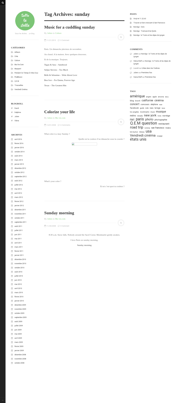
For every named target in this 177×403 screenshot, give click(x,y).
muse (152, 112)
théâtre (168, 128)
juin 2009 (18, 330)
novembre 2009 (20, 309)
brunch (137, 101)
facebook (134, 108)
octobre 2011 (19, 218)
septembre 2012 (21, 177)
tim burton (134, 132)
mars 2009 (19, 342)
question (149, 123)
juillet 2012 (19, 185)
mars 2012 (19, 197)
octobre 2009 (19, 313)
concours (145, 104)
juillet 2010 (19, 276)
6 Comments (65, 125)
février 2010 (19, 297)
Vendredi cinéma (21, 89)
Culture (17, 60)
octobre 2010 (19, 268)
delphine (154, 104)
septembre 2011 (21, 222)
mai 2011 (18, 239)
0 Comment (64, 40)
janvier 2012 (19, 206)
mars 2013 (19, 160)
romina (147, 128)
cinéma (159, 100)
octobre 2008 (19, 363)
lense (163, 108)
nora (159, 116)
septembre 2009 (21, 317)
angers (148, 97)
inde (147, 108)
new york (150, 115)
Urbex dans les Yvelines (151, 68)
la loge (157, 108)
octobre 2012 (19, 172)
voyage (159, 136)
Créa (16, 56)
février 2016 (19, 143)
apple (155, 97)
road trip (136, 127)
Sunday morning (59, 213)
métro (133, 115)
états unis (138, 139)
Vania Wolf (137, 77)
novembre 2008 (20, 359)
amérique (137, 96)
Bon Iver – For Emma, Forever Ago (59, 80)
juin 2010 (18, 280)
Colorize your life (59, 111)
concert (134, 104)
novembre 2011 (20, 214)
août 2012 (18, 181)
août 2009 (18, 322)
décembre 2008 (20, 355)
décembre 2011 (20, 210)
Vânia (17, 121)
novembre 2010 (20, 264)
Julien (17, 116)
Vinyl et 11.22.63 (139, 19)
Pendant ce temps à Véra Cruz (26, 73)
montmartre (144, 112)
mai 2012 (18, 189)
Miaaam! (18, 69)
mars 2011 (19, 247)
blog (132, 101)
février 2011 (19, 251)
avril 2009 (18, 338)
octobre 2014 (19, 152)
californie (147, 100)
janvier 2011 (19, 255)
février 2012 (19, 201)
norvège (166, 115)
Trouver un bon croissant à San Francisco (149, 23)
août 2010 (18, 272)
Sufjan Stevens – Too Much (56, 70)
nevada (140, 116)
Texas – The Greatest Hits (55, 85)
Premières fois (146, 73)
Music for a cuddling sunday (69, 27)
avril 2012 (18, 193)
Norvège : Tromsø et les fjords (144, 31)
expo (160, 104)
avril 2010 (18, 288)
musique (161, 111)
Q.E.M (17, 81)
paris (140, 119)
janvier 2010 (19, 301)
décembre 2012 (20, 168)
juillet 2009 (19, 326)
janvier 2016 (19, 148)
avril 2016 (18, 139)
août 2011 (18, 226)
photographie (161, 119)
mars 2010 (19, 293)
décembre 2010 (20, 259)
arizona (161, 97)
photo (149, 119)
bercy (167, 97)
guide (142, 108)
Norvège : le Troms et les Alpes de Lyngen (149, 35)
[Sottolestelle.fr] (25, 20)
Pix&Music (18, 77)
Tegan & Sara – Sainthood (55, 65)
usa (149, 131)
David (17, 108)
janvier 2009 (19, 351)
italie (151, 108)
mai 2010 (18, 284)
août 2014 (18, 156)
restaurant (163, 123)
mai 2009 (18, 334)
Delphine (18, 112)
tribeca (141, 132)
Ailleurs (17, 52)
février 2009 (19, 346)
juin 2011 (18, 235)
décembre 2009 (20, 305)
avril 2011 (18, 243)
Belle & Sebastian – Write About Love (60, 75)
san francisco (157, 127)
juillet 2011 (19, 230)
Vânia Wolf (137, 61)
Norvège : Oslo (138, 27)
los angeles (134, 112)
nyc (132, 119)
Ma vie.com (19, 65)
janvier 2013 (19, 164)
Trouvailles (19, 85)
